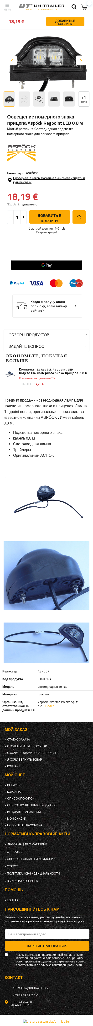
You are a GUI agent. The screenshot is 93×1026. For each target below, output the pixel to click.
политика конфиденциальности (33, 873)
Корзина (14, 791)
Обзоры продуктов (29, 335)
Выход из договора (22, 881)
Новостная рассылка (24, 825)
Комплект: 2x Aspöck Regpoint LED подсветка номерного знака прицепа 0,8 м (53, 371)
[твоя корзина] (84, 7)
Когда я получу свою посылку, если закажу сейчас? (49, 306)
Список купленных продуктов (32, 805)
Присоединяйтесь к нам (32, 909)
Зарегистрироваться (47, 945)
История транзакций (24, 812)
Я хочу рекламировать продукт (32, 753)
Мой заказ (16, 729)
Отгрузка (14, 851)
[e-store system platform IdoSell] (46, 1021)
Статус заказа (18, 739)
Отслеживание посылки (27, 746)
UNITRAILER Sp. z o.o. (25, 995)
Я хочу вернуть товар (24, 759)
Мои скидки (16, 818)
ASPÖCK (32, 173)
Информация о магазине (27, 844)
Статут (12, 866)
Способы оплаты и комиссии (31, 859)
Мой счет (15, 775)
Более (49, 706)
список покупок (20, 798)
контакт (13, 766)
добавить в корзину (50, 218)
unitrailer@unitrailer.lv (29, 988)
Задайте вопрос (26, 346)
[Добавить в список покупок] (79, 217)
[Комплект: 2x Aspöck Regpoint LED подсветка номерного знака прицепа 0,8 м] (10, 374)
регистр (14, 785)
